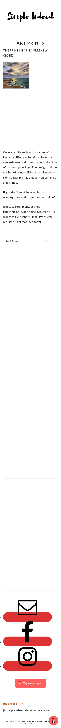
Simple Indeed (30, 15)
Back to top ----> (13, 703)
